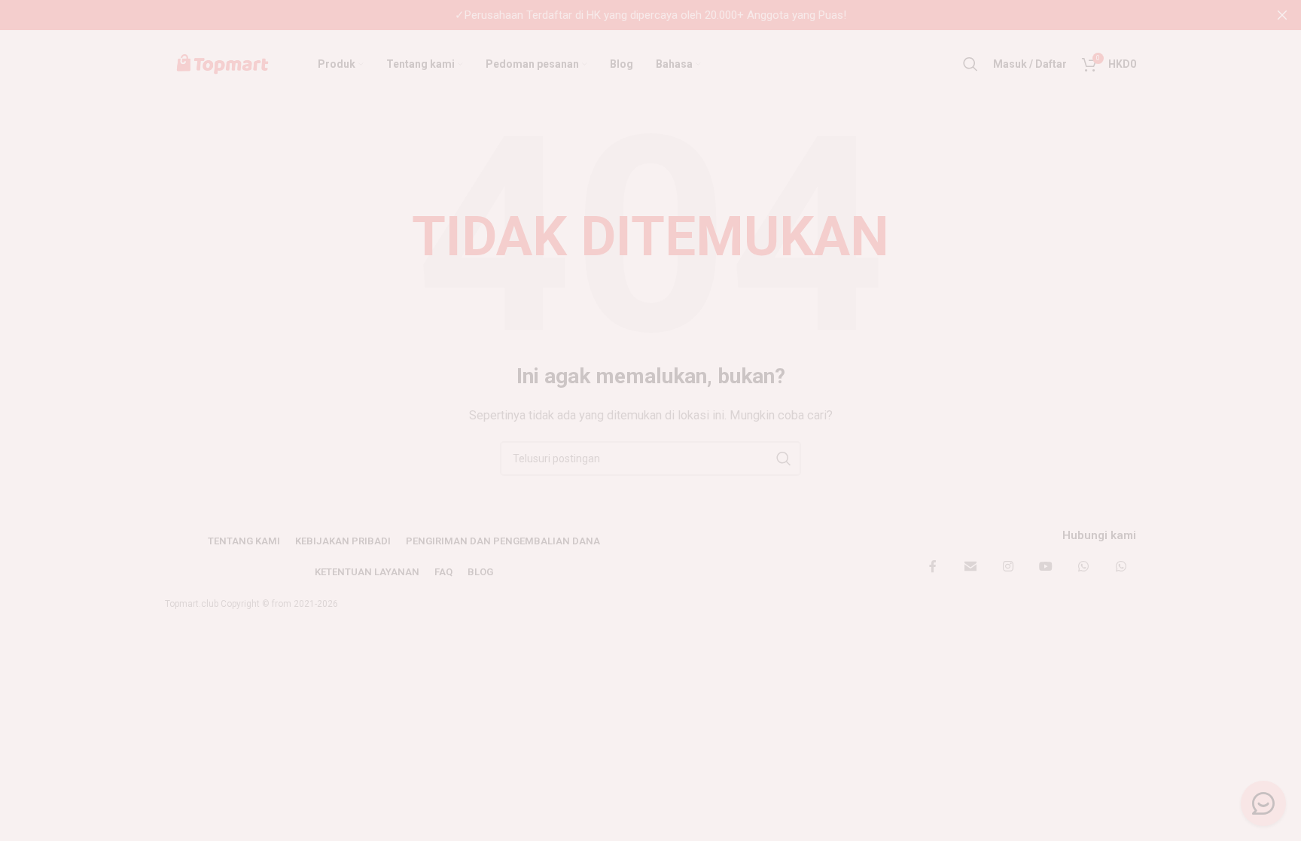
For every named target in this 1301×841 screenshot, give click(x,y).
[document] (650, 420)
